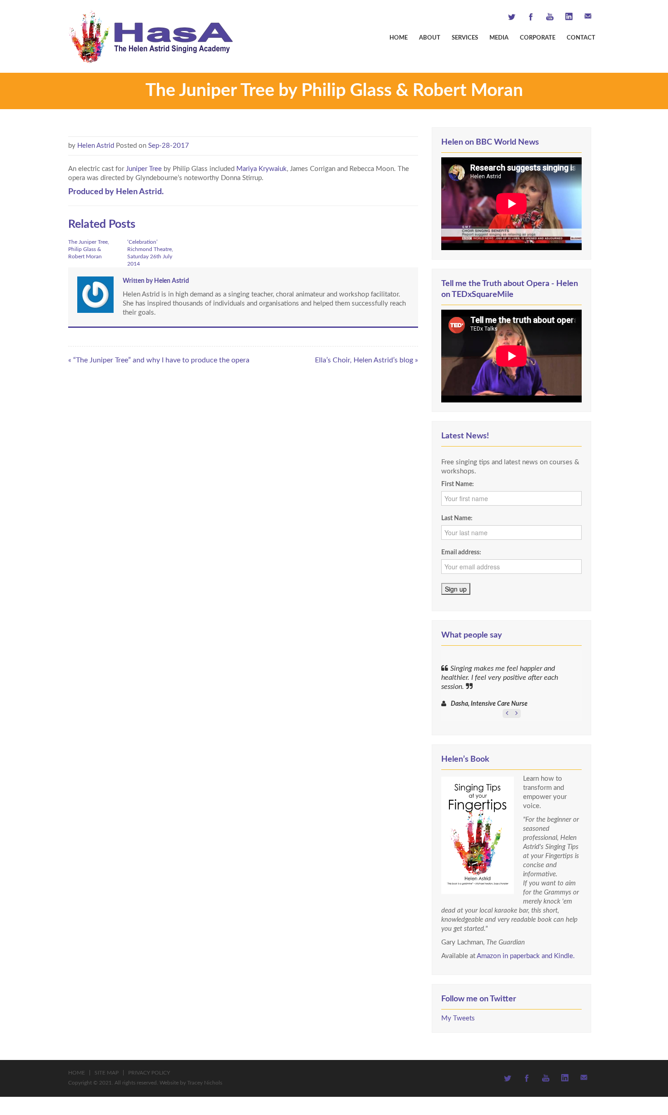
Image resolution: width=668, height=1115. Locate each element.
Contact (581, 38)
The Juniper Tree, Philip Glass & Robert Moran (88, 249)
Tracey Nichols (204, 1082)
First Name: (457, 484)
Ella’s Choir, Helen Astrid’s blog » (366, 360)
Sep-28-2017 (168, 145)
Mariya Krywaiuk (261, 169)
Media (498, 38)
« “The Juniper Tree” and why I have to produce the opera (158, 360)
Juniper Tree (145, 169)
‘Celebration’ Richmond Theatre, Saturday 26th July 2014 (150, 252)
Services (465, 38)
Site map (107, 1072)
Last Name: (457, 518)
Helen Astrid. (140, 192)
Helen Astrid (95, 145)
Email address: (461, 552)
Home (398, 38)
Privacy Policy (149, 1072)
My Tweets (458, 1018)
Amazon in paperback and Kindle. (526, 956)
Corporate (537, 38)
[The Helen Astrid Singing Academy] (150, 36)
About (429, 38)
